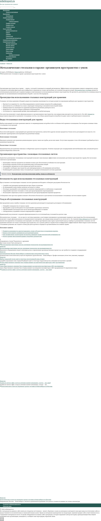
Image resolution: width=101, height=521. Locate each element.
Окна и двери (9, 49)
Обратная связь (7, 506)
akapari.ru (91, 114)
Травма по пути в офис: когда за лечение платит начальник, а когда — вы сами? (25, 383)
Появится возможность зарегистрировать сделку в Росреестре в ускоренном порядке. (30, 231)
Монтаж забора (10, 45)
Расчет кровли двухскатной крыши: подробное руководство (22, 236)
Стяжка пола (9, 36)
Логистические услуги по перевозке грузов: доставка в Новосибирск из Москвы (25, 499)
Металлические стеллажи (83, 90)
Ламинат (8, 34)
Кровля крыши (10, 47)
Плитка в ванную (13, 21)
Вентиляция (6, 10)
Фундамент (9, 58)
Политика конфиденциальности (12, 504)
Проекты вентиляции (12, 12)
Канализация (9, 16)
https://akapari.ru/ (84, 219)
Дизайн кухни (10, 25)
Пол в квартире (7, 29)
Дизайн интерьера (8, 17)
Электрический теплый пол (13, 38)
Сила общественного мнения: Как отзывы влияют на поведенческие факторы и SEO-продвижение (31, 266)
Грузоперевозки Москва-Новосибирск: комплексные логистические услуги (24, 253)
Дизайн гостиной (10, 23)
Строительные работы (9, 42)
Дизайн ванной (10, 19)
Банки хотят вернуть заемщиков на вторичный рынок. (21, 233)
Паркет (8, 32)
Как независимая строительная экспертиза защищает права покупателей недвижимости (31, 234)
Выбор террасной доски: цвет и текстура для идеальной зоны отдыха (22, 259)
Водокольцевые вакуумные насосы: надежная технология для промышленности (26, 248)
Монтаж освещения (11, 43)
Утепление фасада (11, 56)
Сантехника (9, 53)
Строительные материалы (10, 40)
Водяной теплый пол (11, 30)
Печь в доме (9, 51)
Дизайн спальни (10, 27)
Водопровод (6, 14)
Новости (5, 60)
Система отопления (14, 55)
